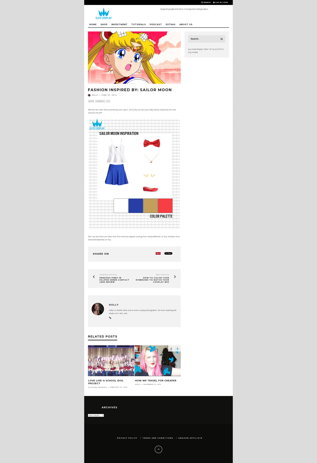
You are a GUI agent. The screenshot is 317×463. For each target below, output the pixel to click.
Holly (95, 95)
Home (93, 24)
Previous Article (108, 275)
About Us (186, 24)
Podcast (156, 24)
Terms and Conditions (158, 438)
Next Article (162, 275)
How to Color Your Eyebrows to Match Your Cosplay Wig (152, 280)
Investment (119, 24)
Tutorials (138, 24)
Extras (171, 24)
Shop (104, 24)
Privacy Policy (127, 438)
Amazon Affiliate (190, 438)
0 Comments (100, 101)
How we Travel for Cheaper (155, 380)
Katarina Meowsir (97, 387)
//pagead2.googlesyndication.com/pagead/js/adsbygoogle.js (184, 9)
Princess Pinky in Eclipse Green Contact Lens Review (114, 280)
